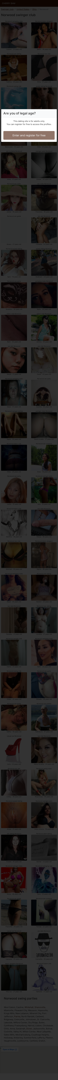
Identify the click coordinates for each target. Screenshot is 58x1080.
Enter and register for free (29, 135)
